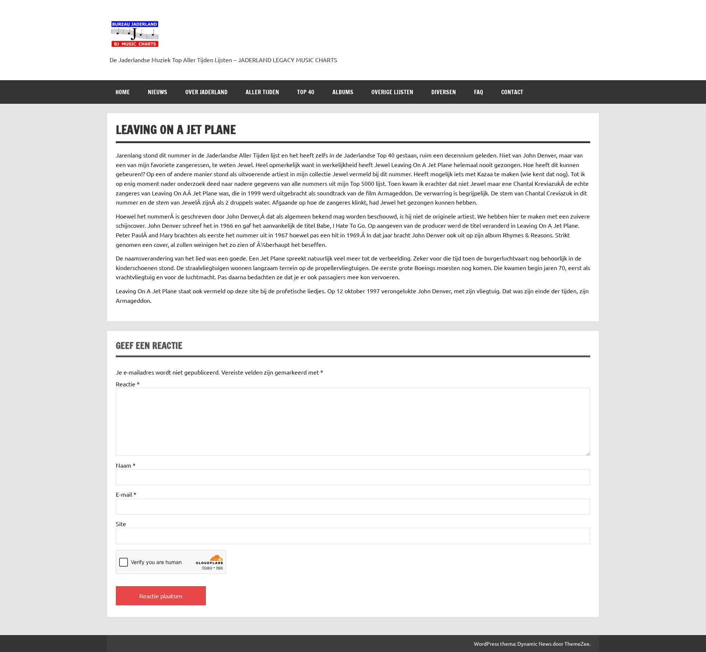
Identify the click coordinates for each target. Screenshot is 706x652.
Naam (126, 465)
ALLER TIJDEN (262, 92)
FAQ (478, 92)
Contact (512, 92)
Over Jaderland (206, 92)
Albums (342, 92)
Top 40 (305, 92)
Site (121, 524)
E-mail (126, 494)
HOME (122, 92)
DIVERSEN (443, 92)
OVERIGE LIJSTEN (392, 92)
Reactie (128, 384)
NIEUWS (157, 92)
